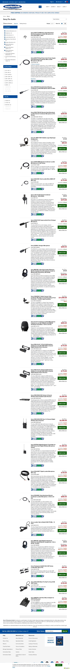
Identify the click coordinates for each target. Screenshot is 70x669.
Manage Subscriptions (8, 649)
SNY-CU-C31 (36, 326)
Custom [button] (53, 6)
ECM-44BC (36, 182)
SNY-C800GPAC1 (37, 300)
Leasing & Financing (33, 643)
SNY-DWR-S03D (37, 422)
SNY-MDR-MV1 (37, 274)
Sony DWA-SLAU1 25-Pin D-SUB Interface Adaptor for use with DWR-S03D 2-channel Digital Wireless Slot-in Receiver (42, 371)
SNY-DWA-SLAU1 (38, 374)
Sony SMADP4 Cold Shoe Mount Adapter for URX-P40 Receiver (42, 598)
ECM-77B (36, 62)
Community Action (20, 643)
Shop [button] (47, 6)
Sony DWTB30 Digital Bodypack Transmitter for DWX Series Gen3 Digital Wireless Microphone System (43, 446)
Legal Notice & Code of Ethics (21, 655)
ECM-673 (36, 223)
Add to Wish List (63, 44)
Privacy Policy (19, 649)
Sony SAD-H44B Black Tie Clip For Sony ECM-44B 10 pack (43, 582)
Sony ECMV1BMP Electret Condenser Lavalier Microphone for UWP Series (43, 162)
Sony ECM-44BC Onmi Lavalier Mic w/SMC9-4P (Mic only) (43, 179)
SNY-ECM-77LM (37, 37)
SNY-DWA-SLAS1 (37, 349)
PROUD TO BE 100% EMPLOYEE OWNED (47, 13)
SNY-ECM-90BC (37, 500)
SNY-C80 (36, 198)
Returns (4, 643)
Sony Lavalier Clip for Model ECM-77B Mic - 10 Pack (43, 522)
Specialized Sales (22, 2)
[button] (62, 23)
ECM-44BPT (36, 474)
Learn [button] (64, 6)
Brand (8, 16)
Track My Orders (6, 646)
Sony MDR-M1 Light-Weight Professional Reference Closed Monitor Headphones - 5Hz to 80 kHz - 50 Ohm (43, 542)
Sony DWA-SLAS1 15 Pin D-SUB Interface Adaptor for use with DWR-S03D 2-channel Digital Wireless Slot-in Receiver (42, 346)
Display (48, 23)
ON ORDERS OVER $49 (23, 13)
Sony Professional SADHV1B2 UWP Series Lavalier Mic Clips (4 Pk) (42, 566)
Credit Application (32, 641)
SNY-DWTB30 (37, 449)
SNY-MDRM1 (36, 545)
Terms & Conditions (20, 646)
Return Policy (6, 641)
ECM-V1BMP (36, 165)
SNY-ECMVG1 (37, 247)
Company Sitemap (33, 654)
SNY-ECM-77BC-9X (38, 117)
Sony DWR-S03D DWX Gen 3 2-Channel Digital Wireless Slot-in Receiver (43, 420)
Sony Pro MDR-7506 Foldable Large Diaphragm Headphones (43, 138)
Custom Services (32, 649)
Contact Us (5, 638)
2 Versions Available (35, 64)
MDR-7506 (36, 141)
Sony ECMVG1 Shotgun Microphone (40, 245)
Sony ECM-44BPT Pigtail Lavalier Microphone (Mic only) (43, 472)
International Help (7, 652)
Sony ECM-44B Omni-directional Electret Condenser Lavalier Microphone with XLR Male (43, 87)
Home (4, 16)
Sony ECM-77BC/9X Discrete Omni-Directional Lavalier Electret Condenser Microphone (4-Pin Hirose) (43, 114)
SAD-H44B (36, 585)
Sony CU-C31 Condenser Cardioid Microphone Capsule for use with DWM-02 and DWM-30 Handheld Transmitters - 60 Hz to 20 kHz (43, 323)
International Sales (7, 654)
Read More (33, 78)
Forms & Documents (33, 638)
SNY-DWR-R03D (37, 398)
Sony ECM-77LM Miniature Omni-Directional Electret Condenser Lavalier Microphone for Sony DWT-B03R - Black (42, 34)
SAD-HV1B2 (36, 569)
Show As (58, 23)
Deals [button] (58, 6)
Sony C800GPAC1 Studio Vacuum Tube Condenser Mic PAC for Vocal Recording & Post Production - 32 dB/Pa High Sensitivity (43, 298)
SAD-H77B (36, 525)
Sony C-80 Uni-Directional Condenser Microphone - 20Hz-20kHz (40, 195)
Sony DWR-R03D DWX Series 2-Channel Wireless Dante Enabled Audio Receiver (41, 395)
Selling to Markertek (33, 646)
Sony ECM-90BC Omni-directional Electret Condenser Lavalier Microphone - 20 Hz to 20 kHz (42, 497)
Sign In (52, 1)
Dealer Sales (31, 652)
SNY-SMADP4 (37, 600)
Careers (17, 652)
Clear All (16, 23)
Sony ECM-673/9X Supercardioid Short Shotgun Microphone (43, 220)
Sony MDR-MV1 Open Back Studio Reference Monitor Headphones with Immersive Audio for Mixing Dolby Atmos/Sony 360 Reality (43, 271)
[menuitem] (47, 6)
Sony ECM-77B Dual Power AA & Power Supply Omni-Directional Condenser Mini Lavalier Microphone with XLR (43, 59)
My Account (59, 1)
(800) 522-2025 (5, 2)
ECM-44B (36, 90)
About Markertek (19, 638)
